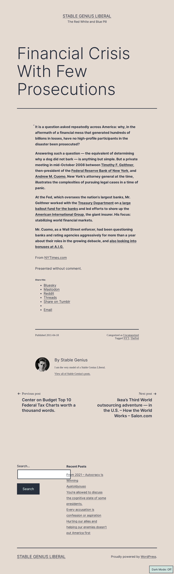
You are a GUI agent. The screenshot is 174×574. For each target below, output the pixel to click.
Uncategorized (131, 335)
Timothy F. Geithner (117, 165)
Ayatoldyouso (76, 486)
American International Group (59, 214)
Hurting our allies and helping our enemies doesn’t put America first (86, 527)
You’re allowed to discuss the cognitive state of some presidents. (86, 498)
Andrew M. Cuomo (50, 176)
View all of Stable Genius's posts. (72, 373)
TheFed (134, 338)
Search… (23, 466)
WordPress (148, 556)
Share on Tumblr (57, 302)
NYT (126, 338)
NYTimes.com (55, 258)
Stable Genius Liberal (87, 16)
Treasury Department (96, 203)
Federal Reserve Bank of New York (99, 171)
